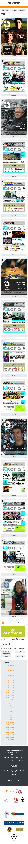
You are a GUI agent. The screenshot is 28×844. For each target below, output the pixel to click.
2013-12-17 (14, 255)
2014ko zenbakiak (10, 695)
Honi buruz (10, 778)
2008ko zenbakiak (10, 732)
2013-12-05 (13, 496)
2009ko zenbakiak (10, 729)
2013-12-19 (14, 176)
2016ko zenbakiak (10, 690)
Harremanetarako (12, 783)
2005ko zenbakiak (10, 739)
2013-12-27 (14, 56)
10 (13, 622)
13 (20, 622)
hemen (20, 639)
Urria (10, 715)
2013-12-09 (13, 456)
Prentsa (14, 7)
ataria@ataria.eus (14, 757)
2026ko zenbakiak (10, 665)
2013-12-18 (14, 215)
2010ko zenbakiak (10, 727)
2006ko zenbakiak (10, 737)
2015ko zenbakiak (10, 692)
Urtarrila (11, 699)
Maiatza (10, 707)
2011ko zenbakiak (10, 724)
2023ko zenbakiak (10, 673)
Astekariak (5, 10)
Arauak (18, 780)
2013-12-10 (14, 414)
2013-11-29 (14, 616)
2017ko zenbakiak (10, 688)
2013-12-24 (13, 95)
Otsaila (10, 701)
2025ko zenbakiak (10, 668)
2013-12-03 (13, 574)
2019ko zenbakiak (10, 683)
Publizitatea (11, 780)
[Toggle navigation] (1, 3)
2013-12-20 (13, 136)
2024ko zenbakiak (10, 670)
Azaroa (10, 717)
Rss (20, 783)
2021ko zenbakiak (10, 678)
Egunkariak (13, 10)
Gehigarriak (21, 10)
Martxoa (11, 703)
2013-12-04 (13, 535)
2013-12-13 (14, 296)
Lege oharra (18, 778)
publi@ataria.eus (13, 760)
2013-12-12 (14, 336)
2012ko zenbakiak (10, 722)
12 (18, 622)
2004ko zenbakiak (10, 742)
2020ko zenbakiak (10, 680)
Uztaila (10, 711)
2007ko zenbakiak (10, 734)
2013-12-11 (14, 375)
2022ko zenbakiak (10, 675)
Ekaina (10, 709)
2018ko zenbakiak (10, 685)
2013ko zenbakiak (10, 697)
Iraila (10, 713)
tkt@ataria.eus (14, 754)
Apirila (10, 705)
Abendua (11, 719)
